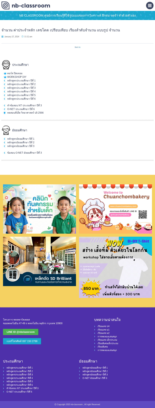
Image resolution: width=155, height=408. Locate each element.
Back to (77, 47)
